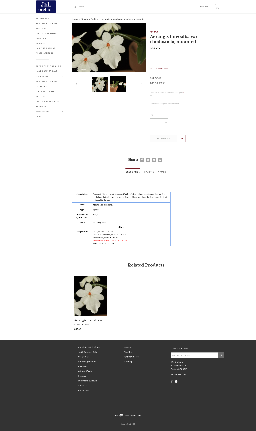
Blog (39, 117)
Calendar (41, 86)
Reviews (154, 32)
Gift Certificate (45, 91)
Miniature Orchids (89, 19)
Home (75, 19)
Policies (40, 96)
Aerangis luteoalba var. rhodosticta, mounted (123, 19)
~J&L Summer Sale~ (47, 71)
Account (205, 7)
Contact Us (42, 112)
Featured (41, 28)
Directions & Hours (47, 101)
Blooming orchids (46, 23)
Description (132, 172)
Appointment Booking (48, 66)
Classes (40, 43)
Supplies (41, 38)
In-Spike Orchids (45, 48)
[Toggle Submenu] (62, 76)
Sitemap (128, 361)
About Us (41, 106)
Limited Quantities (47, 33)
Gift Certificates (131, 356)
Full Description (159, 68)
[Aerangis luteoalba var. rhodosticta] (90, 296)
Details (162, 172)
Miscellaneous (45, 53)
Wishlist (128, 352)
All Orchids (43, 18)
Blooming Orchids (46, 81)
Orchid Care (43, 77)
